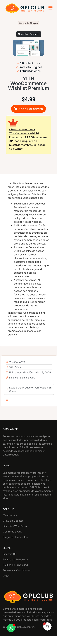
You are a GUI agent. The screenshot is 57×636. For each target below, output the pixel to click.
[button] (28, 109)
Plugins (34, 23)
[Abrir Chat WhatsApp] (11, 628)
